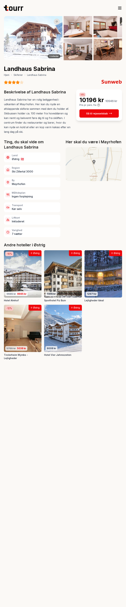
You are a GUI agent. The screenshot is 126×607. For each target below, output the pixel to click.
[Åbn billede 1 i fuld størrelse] (33, 38)
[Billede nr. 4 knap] (36, 58)
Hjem (6, 75)
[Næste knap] (55, 38)
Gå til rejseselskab (97, 113)
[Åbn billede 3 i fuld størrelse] (108, 27)
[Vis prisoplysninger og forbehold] (98, 105)
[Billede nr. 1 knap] (27, 58)
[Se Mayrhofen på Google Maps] (94, 164)
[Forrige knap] (11, 38)
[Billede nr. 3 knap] (33, 58)
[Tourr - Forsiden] (15, 8)
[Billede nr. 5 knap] (39, 58)
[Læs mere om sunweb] (111, 81)
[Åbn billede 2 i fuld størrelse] (78, 27)
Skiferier (18, 75)
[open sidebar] (119, 8)
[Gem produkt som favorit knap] (57, 22)
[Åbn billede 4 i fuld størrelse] (78, 49)
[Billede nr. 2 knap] (30, 58)
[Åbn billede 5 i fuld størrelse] (108, 49)
